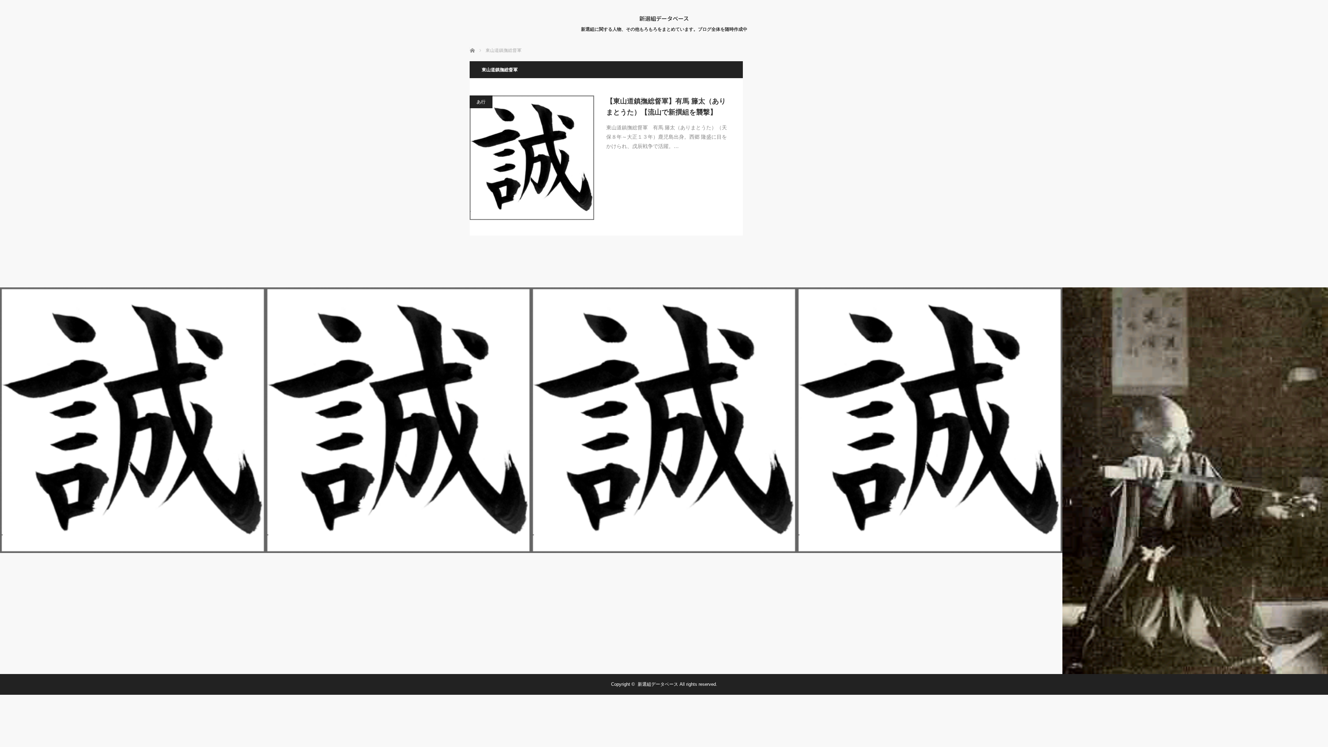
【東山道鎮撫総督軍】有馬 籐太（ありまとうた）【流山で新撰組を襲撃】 (666, 106)
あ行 (481, 101)
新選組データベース (664, 18)
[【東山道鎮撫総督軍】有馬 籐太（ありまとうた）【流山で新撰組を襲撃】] (532, 157)
